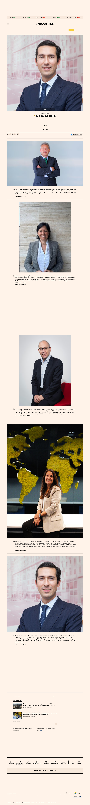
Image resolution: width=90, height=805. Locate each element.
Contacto (8, 802)
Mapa (43, 802)
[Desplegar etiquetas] (56, 724)
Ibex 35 (11, 17)
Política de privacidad (33, 802)
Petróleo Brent (39, 17)
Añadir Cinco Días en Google (77, 134)
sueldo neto (28, 763)
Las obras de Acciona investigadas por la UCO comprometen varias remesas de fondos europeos (39, 704)
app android (79, 763)
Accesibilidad (39, 802)
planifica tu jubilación (37, 763)
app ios (72, 763)
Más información (16, 730)
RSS (45, 802)
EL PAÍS (58, 29)
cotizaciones (63, 763)
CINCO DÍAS (45, 129)
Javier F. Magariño (26, 707)
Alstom (25, 724)
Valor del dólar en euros (71, 17)
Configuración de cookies (24, 802)
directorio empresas (55, 763)
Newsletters (48, 802)
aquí (41, 730)
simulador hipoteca (19, 763)
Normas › (55, 696)
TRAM (22, 724)
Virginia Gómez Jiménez (27, 716)
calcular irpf (11, 763)
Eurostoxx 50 (54, 17)
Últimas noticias (53, 802)
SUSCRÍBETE (71, 30)
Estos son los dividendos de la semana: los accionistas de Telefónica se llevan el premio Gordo (40, 714)
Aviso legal (12, 802)
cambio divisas (46, 763)
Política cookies (17, 802)
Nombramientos (44, 113)
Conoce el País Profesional (45, 770)
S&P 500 (24, 17)
